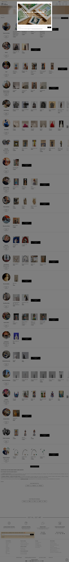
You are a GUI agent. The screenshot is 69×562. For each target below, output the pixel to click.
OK (49, 27)
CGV (28, 28)
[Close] (50, 2)
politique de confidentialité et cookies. (37, 28)
